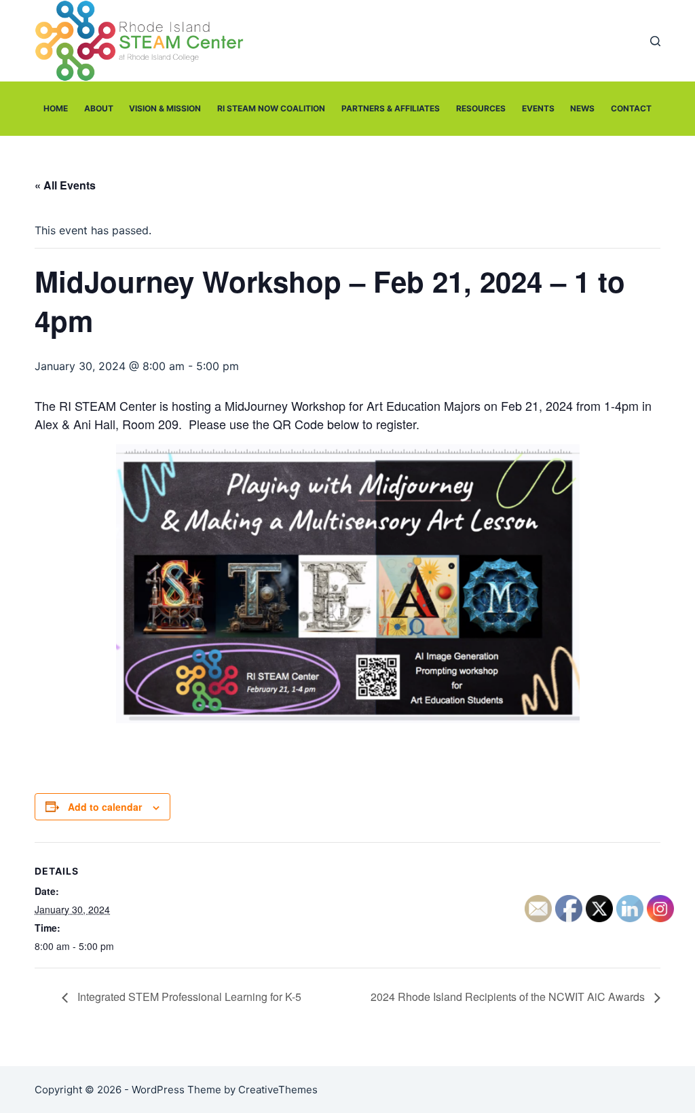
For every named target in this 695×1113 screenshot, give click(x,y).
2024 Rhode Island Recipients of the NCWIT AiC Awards (509, 996)
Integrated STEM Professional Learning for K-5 (188, 996)
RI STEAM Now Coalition (271, 108)
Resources (481, 108)
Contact (631, 108)
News (582, 108)
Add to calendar (105, 807)
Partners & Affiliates (390, 108)
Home (55, 108)
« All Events (65, 185)
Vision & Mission (165, 108)
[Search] (655, 41)
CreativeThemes (278, 1089)
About (98, 108)
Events (538, 108)
